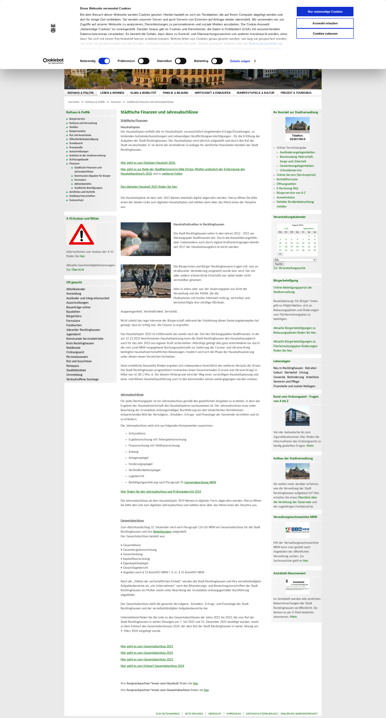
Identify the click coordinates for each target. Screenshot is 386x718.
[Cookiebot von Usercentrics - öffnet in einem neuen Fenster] (53, 61)
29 (309, 250)
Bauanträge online (78, 307)
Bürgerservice (77, 119)
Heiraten (310, 368)
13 (297, 243)
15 (309, 243)
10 (280, 243)
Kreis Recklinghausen (80, 343)
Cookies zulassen (325, 33)
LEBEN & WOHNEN (112, 92)
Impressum (234, 713)
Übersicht (214, 713)
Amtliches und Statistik (82, 192)
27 (297, 250)
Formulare (80, 180)
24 (280, 250)
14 (303, 243)
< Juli (286, 229)
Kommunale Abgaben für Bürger (92, 175)
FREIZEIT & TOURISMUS (296, 92)
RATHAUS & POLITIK (81, 92)
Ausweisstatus (286, 197)
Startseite (73, 102)
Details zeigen (240, 61)
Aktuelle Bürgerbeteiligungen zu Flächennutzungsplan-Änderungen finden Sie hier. (295, 346)
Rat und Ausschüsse (80, 135)
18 (286, 247)
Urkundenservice (291, 170)
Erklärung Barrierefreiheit (299, 713)
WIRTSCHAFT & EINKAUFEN (212, 92)
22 (309, 247)
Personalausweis (77, 357)
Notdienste (73, 348)
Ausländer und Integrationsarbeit (87, 298)
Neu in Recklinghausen (288, 368)
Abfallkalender (75, 289)
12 (292, 243)
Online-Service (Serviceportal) (296, 175)
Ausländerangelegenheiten (297, 152)
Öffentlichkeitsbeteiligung (83, 139)
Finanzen (116, 102)
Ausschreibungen (78, 151)
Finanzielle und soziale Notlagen (294, 386)
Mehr (310, 446)
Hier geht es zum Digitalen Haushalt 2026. (148, 163)
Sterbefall (290, 372)
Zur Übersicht (75, 269)
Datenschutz (76, 200)
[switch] (143, 61)
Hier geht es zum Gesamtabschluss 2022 (147, 653)
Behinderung (295, 377)
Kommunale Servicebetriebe (84, 338)
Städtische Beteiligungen (88, 188)
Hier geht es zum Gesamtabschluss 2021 (147, 646)
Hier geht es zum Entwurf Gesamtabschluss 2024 (152, 666)
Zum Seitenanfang (168, 713)
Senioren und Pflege (286, 381)
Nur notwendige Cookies (325, 11)
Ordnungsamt (75, 352)
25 (286, 250)
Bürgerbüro (73, 316)
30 (315, 250)
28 (303, 250)
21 (303, 247)
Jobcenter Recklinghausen (83, 330)
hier (82, 256)
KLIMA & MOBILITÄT (143, 92)
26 (292, 250)
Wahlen (73, 127)
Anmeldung (73, 293)
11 (286, 243)
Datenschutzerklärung (265, 43)
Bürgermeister (77, 131)
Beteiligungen (162, 531)
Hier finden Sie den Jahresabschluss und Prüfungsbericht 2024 (161, 491)
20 (297, 247)
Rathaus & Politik (95, 102)
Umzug (303, 372)
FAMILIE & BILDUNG (175, 92)
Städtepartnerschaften (82, 196)
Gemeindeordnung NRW (200, 482)
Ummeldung (74, 375)
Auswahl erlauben (325, 23)
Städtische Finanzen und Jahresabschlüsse (150, 102)
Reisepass (72, 366)
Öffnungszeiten (286, 184)
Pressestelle (76, 147)
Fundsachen (74, 325)
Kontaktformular (287, 179)
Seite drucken (194, 713)
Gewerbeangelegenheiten (297, 166)
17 (280, 247)
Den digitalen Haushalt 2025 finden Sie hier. (149, 187)
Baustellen (73, 312)
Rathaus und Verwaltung (83, 123)
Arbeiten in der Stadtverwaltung (87, 155)
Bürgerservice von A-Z (291, 193)
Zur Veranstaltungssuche (289, 268)
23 (315, 247)
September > (309, 229)
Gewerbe (279, 377)
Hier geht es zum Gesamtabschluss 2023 (147, 659)
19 (292, 247)
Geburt (277, 372)
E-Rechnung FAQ (287, 188)
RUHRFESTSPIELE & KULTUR (255, 92)
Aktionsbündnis (82, 184)
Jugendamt (73, 334)
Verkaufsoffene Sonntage (82, 379)
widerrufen (273, 48)
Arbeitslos (312, 377)
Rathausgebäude (78, 159)
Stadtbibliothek (76, 370)
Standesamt (76, 143)
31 (280, 254)
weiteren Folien (172, 173)
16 (315, 243)
